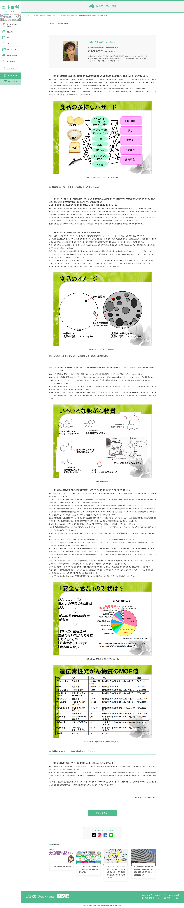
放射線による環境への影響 (69, 16)
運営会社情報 (173, 895)
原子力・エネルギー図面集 (13, 25)
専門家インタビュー (53, 16)
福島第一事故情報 (12, 55)
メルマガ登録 (12, 75)
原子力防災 (10, 32)
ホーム (30, 16)
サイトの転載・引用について (166, 898)
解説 (8, 38)
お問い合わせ (12, 81)
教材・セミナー (11, 49)
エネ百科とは (11, 61)
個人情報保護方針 (147, 898)
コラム (9, 43)
